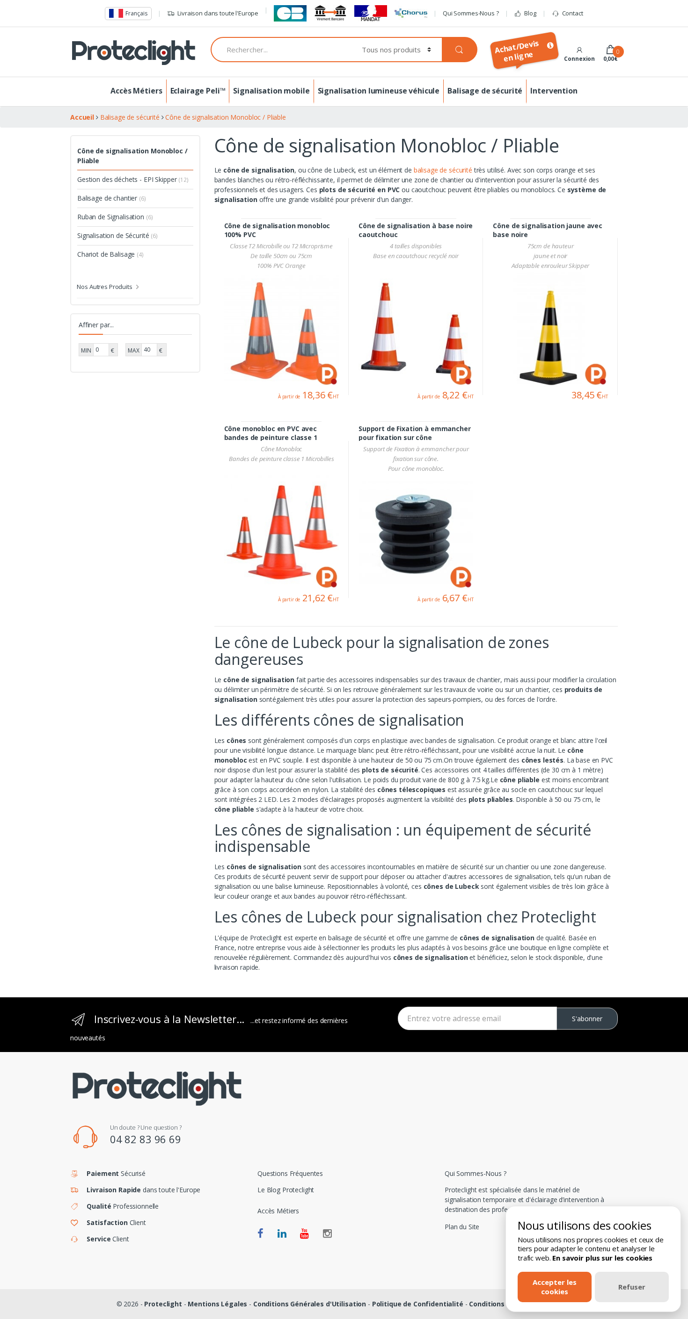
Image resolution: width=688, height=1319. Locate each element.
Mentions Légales (217, 1303)
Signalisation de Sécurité (117, 235)
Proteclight (163, 1303)
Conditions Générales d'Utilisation (309, 1303)
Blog (530, 13)
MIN (86, 350)
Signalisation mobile (271, 91)
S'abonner (587, 1018)
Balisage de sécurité (484, 91)
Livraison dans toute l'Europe (217, 13)
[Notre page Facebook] (260, 1234)
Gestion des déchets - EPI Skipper (133, 179)
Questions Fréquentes (290, 1173)
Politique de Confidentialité (417, 1303)
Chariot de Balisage (110, 254)
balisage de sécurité (443, 170)
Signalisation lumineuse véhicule (379, 91)
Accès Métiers (136, 91)
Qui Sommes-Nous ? (471, 13)
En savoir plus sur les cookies (602, 1257)
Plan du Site (462, 1226)
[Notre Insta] (327, 1234)
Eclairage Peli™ (198, 91)
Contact (572, 13)
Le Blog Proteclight (285, 1189)
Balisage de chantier (111, 198)
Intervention (553, 91)
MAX (133, 350)
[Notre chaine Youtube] (304, 1234)
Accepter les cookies (555, 1286)
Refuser (631, 1286)
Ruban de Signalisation (115, 216)
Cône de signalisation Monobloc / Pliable (132, 155)
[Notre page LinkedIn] (282, 1234)
